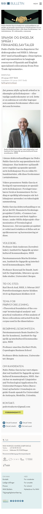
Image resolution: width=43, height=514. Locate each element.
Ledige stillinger (8, 482)
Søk (37, 439)
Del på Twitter (27, 423)
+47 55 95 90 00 (15, 448)
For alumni (28, 486)
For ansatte (28, 482)
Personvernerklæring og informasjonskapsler (17, 454)
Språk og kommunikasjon (9, 83)
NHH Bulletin (7, 489)
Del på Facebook (11, 423)
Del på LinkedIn (11, 426)
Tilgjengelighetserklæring (12, 492)
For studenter (29, 479)
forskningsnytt (13, 412)
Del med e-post (27, 426)
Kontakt (5, 479)
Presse (5, 486)
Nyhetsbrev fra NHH (31, 489)
